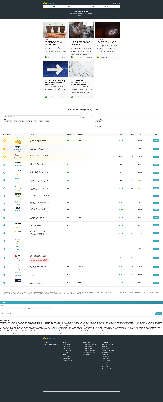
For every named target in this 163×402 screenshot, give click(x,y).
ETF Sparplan (99, 39)
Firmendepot (65, 352)
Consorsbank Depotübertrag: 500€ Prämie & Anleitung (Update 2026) (55, 82)
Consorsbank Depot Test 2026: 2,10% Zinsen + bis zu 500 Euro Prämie (54, 43)
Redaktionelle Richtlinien (71, 394)
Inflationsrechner (105, 372)
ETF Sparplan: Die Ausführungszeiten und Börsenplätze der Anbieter (80, 82)
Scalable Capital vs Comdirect (89, 352)
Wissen (80, 6)
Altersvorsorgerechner (106, 346)
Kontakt (53, 394)
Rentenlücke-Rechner (106, 378)
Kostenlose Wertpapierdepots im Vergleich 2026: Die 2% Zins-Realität (81, 43)
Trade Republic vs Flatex (88, 348)
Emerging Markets (29, 308)
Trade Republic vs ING (87, 346)
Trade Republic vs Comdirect (89, 350)
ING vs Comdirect (86, 354)
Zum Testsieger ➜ (108, 6)
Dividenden (38, 308)
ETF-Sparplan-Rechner (107, 356)
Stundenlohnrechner (106, 383)
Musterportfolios (66, 358)
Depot (72, 39)
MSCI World (4, 308)
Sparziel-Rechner (105, 381)
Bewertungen (57, 328)
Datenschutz (63, 394)
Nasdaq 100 (17, 308)
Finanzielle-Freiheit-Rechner (108, 368)
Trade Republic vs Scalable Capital (90, 344)
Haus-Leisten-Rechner (107, 370)
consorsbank (48, 79)
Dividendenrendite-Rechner (108, 350)
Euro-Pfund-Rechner (106, 366)
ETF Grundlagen (66, 356)
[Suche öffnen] (118, 7)
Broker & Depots (52, 6)
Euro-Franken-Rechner (107, 364)
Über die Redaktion (47, 394)
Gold (44, 308)
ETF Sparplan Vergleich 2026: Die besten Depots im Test (106, 42)
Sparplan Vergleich (67, 346)
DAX (23, 308)
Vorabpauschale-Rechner (107, 385)
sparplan (47, 39)
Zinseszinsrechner (106, 387)
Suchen (158, 313)
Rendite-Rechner (105, 376)
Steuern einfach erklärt (67, 360)
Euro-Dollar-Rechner (106, 362)
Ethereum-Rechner (106, 360)
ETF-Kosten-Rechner (106, 354)
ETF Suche (67, 6)
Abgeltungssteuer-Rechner (107, 344)
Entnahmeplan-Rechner (107, 352)
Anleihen (48, 308)
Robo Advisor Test (67, 348)
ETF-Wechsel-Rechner (106, 358)
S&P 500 (11, 308)
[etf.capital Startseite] (48, 3)
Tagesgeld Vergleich (67, 350)
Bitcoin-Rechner (105, 348)
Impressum (57, 394)
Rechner (93, 6)
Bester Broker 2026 (67, 344)
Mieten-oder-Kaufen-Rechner (108, 374)
